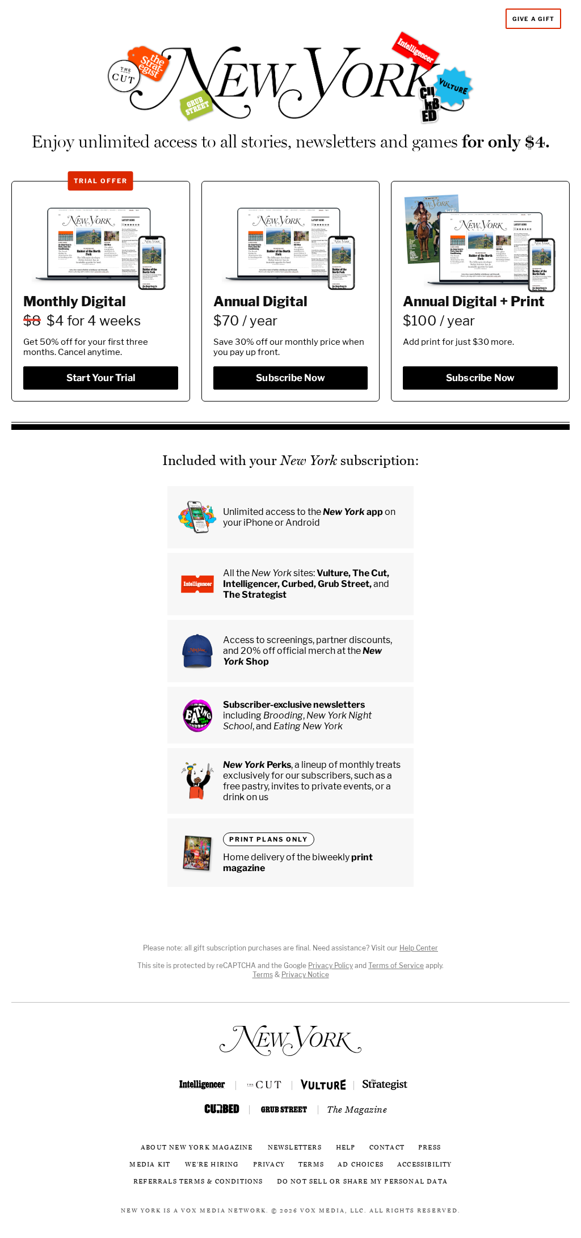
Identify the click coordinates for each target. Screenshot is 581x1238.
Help (346, 1147)
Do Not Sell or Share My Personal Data (362, 1181)
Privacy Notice (305, 974)
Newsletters (295, 1147)
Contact (387, 1147)
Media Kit (149, 1164)
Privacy (269, 1164)
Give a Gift (533, 18)
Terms (262, 974)
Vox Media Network (223, 1210)
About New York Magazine (197, 1147)
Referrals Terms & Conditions (198, 1181)
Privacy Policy (330, 965)
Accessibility (424, 1164)
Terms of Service (396, 965)
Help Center (418, 948)
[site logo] (290, 1040)
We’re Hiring (211, 1164)
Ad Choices (361, 1164)
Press (429, 1147)
